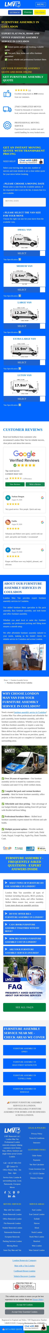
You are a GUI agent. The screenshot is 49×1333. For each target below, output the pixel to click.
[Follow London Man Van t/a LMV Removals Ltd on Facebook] (5, 1192)
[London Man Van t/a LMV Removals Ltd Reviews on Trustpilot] (19, 849)
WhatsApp (28, 12)
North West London (36, 1237)
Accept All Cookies (24, 1305)
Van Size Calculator (37, 1165)
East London (36, 1210)
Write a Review (35, 484)
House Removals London (12, 1214)
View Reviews (15, 484)
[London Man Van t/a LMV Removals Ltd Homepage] (12, 4)
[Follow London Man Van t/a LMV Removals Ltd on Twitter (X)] (9, 1192)
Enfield (36, 1219)
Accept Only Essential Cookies (24, 1312)
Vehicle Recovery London (24, 1276)
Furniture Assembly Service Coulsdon (19, 683)
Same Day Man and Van (12, 1250)
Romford (36, 1241)
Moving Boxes (12, 1246)
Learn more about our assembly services (21, 905)
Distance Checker (36, 1178)
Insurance (36, 1143)
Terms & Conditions (36, 1138)
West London (37, 1246)
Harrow (37, 1223)
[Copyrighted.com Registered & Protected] (24, 1286)
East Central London (36, 1214)
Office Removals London (12, 1219)
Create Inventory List (37, 1169)
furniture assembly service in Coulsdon (30, 712)
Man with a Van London (24, 1266)
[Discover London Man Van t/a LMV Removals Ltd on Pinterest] (18, 1192)
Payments (36, 1160)
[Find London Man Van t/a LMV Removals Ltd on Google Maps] (14, 1192)
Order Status (36, 1156)
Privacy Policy (36, 1134)
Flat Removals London (12, 1223)
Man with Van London (12, 1210)
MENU (40, 4)
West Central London (37, 1250)
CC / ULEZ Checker (36, 1174)
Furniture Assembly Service (19, 680)
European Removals (12, 1237)
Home (6, 680)
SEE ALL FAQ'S (24, 1007)
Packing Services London (12, 1241)
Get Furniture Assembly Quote (23, 78)
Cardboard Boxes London (24, 1271)
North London (36, 1232)
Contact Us (12, 1167)
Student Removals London (12, 1228)
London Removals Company (24, 1260)
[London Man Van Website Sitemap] (14, 1196)
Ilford (37, 1228)
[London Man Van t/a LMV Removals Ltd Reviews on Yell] (42, 849)
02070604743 (15, 12)
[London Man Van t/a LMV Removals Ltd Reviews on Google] (7, 849)
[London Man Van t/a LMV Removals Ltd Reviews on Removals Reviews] (30, 849)
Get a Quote (40, 12)
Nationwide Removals (12, 1232)
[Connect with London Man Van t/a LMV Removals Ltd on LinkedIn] (9, 1196)
